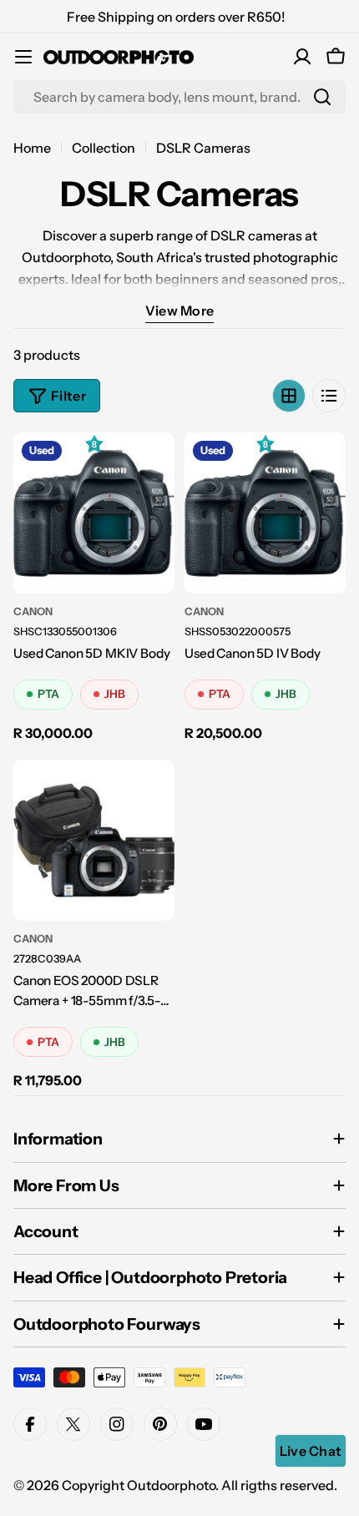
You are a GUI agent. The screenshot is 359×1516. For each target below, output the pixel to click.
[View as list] (329, 395)
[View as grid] (289, 395)
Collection (103, 147)
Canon (33, 611)
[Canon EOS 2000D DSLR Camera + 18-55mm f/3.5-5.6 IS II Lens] (93, 840)
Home (32, 147)
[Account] (302, 57)
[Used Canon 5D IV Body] (265, 513)
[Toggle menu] (23, 57)
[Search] (322, 97)
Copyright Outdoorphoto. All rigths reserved (198, 1485)
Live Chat (311, 1451)
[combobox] (179, 97)
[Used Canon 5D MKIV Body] (93, 513)
